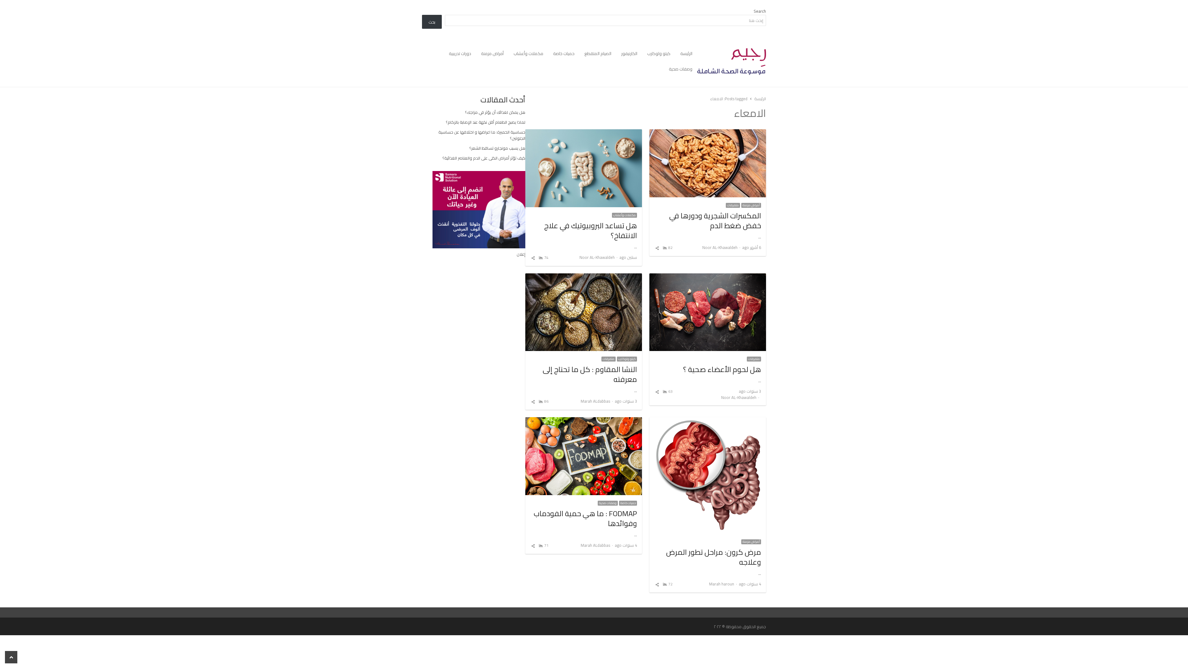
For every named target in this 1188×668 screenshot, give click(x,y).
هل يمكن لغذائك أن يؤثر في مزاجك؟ (495, 112)
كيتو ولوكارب (658, 53)
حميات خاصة (564, 53)
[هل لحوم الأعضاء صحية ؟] (707, 277)
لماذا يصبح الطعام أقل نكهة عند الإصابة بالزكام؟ (485, 122)
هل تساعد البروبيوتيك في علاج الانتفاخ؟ (590, 230)
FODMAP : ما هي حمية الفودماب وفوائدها (585, 518)
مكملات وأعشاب (528, 53)
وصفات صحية (680, 69)
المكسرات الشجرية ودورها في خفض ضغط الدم (715, 221)
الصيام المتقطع (597, 53)
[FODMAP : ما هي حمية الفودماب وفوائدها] (583, 421)
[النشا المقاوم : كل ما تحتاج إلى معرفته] (583, 277)
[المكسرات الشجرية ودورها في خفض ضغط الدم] (707, 133)
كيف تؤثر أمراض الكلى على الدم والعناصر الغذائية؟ (483, 158)
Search (760, 11)
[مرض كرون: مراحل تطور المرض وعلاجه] (707, 421)
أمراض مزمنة (492, 53)
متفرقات (733, 205)
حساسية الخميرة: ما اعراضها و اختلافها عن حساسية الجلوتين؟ (481, 135)
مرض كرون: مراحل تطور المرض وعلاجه (713, 557)
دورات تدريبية (460, 53)
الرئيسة (686, 53)
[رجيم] (731, 61)
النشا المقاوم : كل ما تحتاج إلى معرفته (590, 374)
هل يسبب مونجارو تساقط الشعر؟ (497, 148)
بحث (431, 22)
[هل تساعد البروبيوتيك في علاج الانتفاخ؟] (583, 133)
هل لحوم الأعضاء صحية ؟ (722, 369)
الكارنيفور (629, 53)
